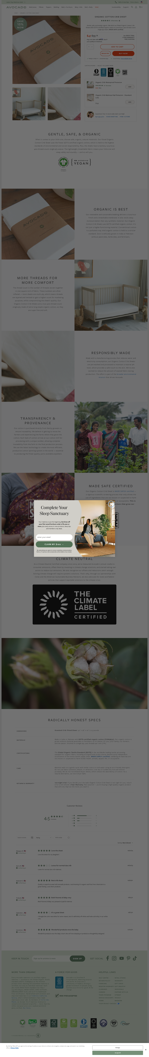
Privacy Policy (15, 1048)
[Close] (146, 1049)
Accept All (118, 1053)
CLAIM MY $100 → (54, 544)
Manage (117, 1047)
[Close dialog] (111, 504)
